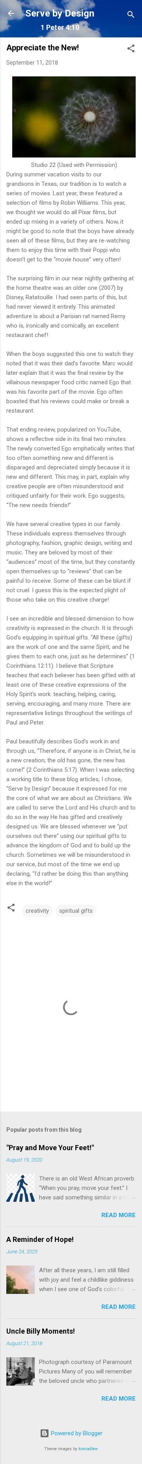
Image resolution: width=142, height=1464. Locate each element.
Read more (118, 1215)
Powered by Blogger (76, 1433)
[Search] (131, 16)
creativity (37, 910)
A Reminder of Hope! (40, 1239)
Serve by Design (59, 13)
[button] (131, 50)
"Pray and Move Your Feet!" (50, 1147)
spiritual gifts (76, 910)
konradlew (88, 1448)
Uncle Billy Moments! (40, 1331)
